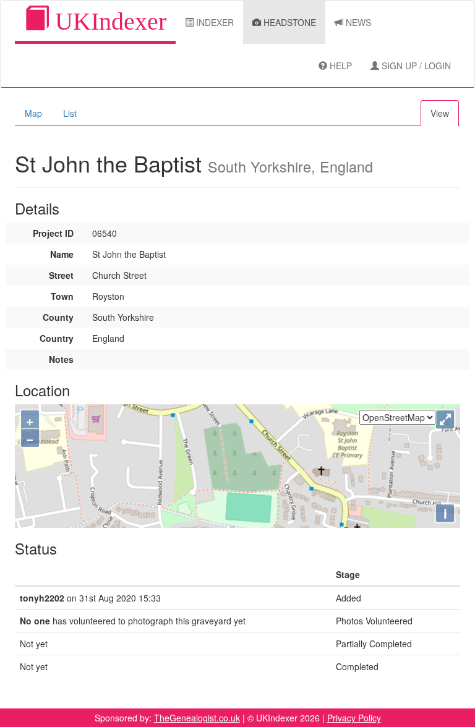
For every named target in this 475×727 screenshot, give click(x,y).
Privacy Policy (354, 718)
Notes (61, 359)
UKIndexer (107, 21)
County (58, 317)
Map (33, 113)
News (357, 22)
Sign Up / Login (415, 65)
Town (62, 296)
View (439, 113)
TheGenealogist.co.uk (197, 718)
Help (339, 65)
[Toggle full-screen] (445, 419)
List (70, 113)
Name (62, 254)
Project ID (53, 233)
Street (61, 275)
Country (57, 338)
